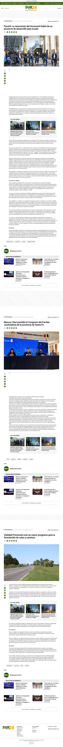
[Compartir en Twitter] (11, 32)
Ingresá (59, 8)
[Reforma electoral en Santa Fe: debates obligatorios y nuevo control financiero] (9, 261)
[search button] (2, 3)
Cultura (32, 3)
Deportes (27, 3)
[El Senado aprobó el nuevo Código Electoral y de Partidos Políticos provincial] (37, 274)
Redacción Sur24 (15, 251)
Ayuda (38, 740)
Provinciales (21, 3)
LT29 (51, 3)
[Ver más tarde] (5, 32)
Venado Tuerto (7, 3)
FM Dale (46, 3)
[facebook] (9, 32)
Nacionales (37, 3)
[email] (14, 32)
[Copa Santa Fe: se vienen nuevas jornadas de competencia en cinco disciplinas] (37, 261)
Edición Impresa (58, 3)
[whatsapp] (7, 32)
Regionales (14, 3)
